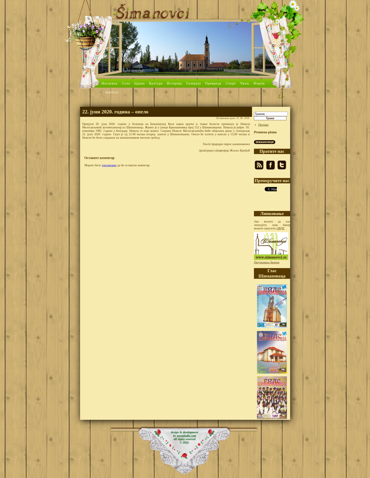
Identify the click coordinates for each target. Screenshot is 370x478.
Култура (156, 83)
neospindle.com (186, 435)
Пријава (263, 124)
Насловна (109, 83)
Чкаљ (244, 83)
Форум (259, 83)
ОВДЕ (281, 228)
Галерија (193, 83)
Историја (174, 83)
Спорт (231, 83)
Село (126, 83)
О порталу (110, 92)
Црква (139, 83)
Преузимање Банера (266, 262)
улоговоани (109, 165)
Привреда (213, 83)
